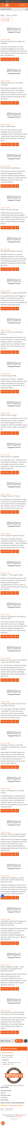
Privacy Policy (14, 1119)
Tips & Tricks (5, 20)
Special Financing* (6, 1090)
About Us (3, 1093)
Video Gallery (4, 1100)
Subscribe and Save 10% (15, 1)
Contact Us (4, 1097)
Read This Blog (6, 59)
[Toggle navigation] (3, 5)
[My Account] (26, 9)
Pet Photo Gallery (6, 1095)
